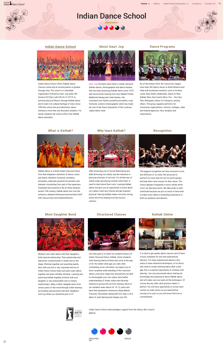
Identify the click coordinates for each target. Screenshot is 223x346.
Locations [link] (196, 3)
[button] (220, 4)
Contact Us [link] (210, 3)
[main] (111, 17)
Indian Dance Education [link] (174, 3)
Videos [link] (156, 3)
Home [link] (144, 3)
